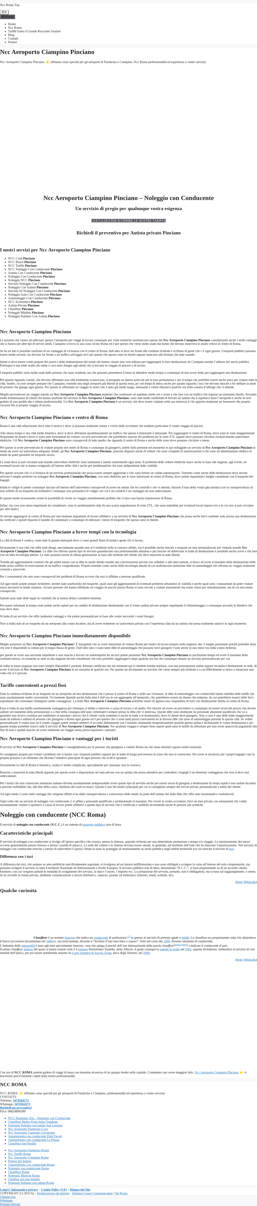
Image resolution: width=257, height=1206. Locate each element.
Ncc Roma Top (9, 5)
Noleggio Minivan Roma (24, 1175)
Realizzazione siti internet (53, 1193)
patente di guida (170, 949)
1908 (146, 953)
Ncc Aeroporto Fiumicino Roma (28, 1150)
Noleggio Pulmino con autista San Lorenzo (35, 1125)
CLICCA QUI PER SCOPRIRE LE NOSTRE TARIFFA (128, 220)
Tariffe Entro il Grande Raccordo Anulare (34, 31)
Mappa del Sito (80, 1189)
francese (70, 937)
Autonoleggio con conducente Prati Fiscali (35, 1136)
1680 (49, 941)
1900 (166, 941)
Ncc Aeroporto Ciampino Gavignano (31, 1132)
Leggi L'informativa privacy (19, 1189)
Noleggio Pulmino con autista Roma (31, 1183)
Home (12, 24)
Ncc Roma (15, 27)
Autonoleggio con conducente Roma (31, 1164)
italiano (28, 949)
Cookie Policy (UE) (54, 1189)
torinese (83, 949)
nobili (185, 937)
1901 (188, 949)
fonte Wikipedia (246, 882)
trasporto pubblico (93, 824)
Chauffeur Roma (18, 1172)
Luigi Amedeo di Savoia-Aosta (91, 953)
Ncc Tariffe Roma (19, 1154)
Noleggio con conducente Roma (28, 1168)
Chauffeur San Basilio (22, 1143)
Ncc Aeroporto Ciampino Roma (28, 1157)
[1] (128, 936)
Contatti (13, 38)
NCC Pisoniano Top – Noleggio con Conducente (39, 1118)
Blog (11, 35)
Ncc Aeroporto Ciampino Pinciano (217, 1072)
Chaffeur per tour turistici (24, 1179)
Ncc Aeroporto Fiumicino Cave (28, 1129)
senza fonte (181, 944)
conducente (101, 937)
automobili (28, 945)
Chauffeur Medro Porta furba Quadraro (33, 1121)
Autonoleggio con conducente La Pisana (33, 1140)
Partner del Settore (19, 1161)
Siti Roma (121, 1193)
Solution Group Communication (92, 1193)
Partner (12, 42)
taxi (231, 849)
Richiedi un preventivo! (16, 1107)
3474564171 (21, 1100)
